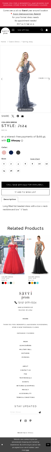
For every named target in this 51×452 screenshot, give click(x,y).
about (25, 366)
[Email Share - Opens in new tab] (22, 116)
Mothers (25, 353)
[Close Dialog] (2, 444)
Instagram (21, 333)
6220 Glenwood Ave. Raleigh (27, 14)
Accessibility (25, 393)
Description (10, 199)
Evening (25, 357)
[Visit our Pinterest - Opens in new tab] (30, 421)
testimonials (25, 378)
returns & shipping (25, 385)
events (25, 382)
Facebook (30, 333)
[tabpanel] (25, 79)
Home (3, 42)
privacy (25, 389)
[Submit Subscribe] (37, 412)
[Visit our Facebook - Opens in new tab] (20, 421)
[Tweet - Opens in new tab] (13, 116)
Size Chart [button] (35, 159)
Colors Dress (14, 42)
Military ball (25, 349)
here (27, 450)
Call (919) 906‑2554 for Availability (26, 185)
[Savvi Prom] (5, 32)
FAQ (25, 374)
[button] (13, 30)
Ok (48, 445)
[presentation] (14, 254)
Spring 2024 (27, 42)
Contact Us (25, 370)
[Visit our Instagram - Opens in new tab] (25, 421)
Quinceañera (25, 345)
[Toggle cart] (46, 30)
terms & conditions (25, 397)
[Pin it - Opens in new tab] (17, 116)
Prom (25, 341)
